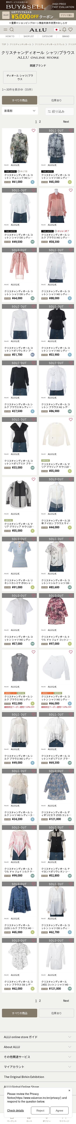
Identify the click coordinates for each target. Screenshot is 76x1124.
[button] (70, 30)
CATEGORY (47, 36)
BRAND (65, 36)
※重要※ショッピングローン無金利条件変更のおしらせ (38, 22)
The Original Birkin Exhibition (24, 1077)
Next (66, 121)
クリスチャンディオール (20, 44)
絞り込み (58, 111)
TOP (4, 44)
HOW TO (10, 36)
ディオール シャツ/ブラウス (19, 77)
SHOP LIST (29, 36)
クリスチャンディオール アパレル (49, 44)
